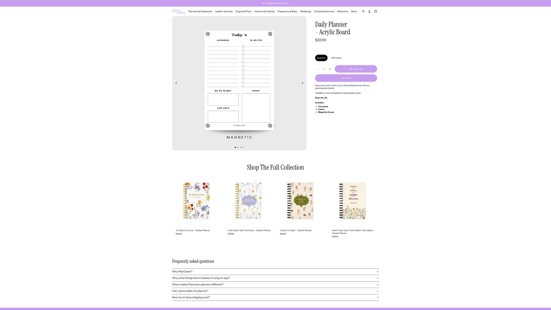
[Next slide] (303, 83)
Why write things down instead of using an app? (201, 278)
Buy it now (346, 78)
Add (220, 221)
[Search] (363, 11)
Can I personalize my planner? (190, 290)
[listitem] (354, 11)
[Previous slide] (175, 83)
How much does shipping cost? (191, 297)
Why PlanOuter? (182, 271)
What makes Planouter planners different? (197, 284)
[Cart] (375, 11)
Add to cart (358, 69)
